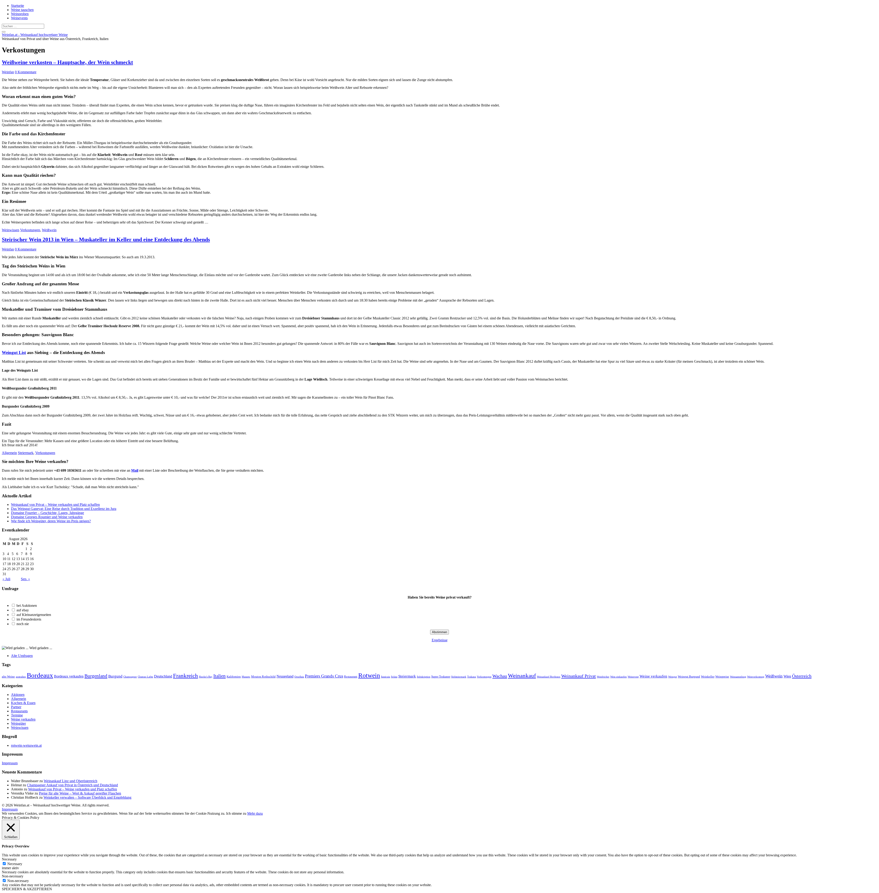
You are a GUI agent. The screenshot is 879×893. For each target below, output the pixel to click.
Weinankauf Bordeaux (548, 676)
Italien (219, 676)
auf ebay (22, 610)
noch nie (22, 624)
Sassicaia (385, 676)
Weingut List (14, 352)
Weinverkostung (755, 676)
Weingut (672, 676)
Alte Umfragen (22, 656)
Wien (787, 676)
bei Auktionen (26, 605)
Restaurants (19, 711)
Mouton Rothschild (263, 676)
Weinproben (20, 14)
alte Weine (8, 676)
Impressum (10, 763)
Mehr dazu (255, 813)
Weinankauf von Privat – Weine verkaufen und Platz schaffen (55, 504)
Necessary (14, 864)
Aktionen (17, 695)
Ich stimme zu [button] (236, 813)
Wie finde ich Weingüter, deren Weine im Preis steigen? (51, 521)
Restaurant (350, 676)
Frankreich (185, 675)
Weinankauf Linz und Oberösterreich (70, 781)
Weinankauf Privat (578, 675)
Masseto (246, 676)
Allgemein (9, 453)
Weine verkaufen (653, 676)
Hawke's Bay (205, 676)
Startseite (17, 6)
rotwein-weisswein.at (26, 745)
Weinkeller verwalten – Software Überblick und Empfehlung (87, 797)
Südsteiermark (458, 676)
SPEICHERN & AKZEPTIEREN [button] (27, 889)
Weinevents (19, 18)
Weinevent (633, 676)
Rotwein (369, 675)
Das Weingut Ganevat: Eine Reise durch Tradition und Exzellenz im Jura (63, 509)
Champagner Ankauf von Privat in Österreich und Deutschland (72, 785)
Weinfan (8, 72)
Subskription (423, 676)
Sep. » (25, 579)
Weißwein (49, 230)
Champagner (130, 676)
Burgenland (95, 676)
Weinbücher (603, 676)
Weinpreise (722, 676)
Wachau (499, 675)
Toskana (471, 676)
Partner (16, 707)
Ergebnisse (440, 640)
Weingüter (18, 723)
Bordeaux (40, 675)
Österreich (801, 675)
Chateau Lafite (145, 676)
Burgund (115, 676)
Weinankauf (522, 675)
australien (21, 676)
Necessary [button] (9, 859)
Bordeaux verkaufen (69, 676)
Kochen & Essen (23, 703)
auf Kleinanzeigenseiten (33, 615)
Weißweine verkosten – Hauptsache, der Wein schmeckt (67, 62)
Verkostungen (30, 230)
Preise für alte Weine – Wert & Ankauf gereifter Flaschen (80, 793)
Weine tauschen (22, 10)
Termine (17, 715)
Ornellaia (299, 676)
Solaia (394, 676)
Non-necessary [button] (12, 876)
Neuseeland (285, 676)
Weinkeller (707, 676)
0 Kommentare (25, 72)
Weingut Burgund (689, 676)
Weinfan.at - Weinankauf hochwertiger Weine (35, 35)
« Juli (6, 579)
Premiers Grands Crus (324, 676)
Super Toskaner (440, 676)
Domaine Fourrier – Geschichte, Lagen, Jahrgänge (47, 513)
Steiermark (25, 453)
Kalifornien (234, 676)
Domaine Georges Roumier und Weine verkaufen (47, 517)
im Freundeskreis (28, 619)
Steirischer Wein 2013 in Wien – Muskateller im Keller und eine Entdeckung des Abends (106, 239)
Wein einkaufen (618, 676)
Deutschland (163, 676)
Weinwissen (10, 230)
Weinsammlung (738, 676)
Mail (134, 470)
